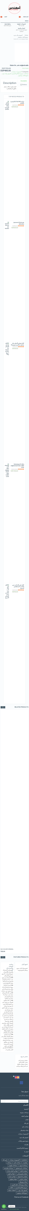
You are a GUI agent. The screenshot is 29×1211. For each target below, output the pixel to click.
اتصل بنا (26, 1152)
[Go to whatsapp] (4, 1206)
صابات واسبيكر (24, 1130)
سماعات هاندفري (8, 1168)
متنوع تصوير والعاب (23, 1141)
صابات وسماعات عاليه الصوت (19, 1185)
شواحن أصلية (24, 1116)
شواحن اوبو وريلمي (22, 1174)
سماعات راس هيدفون (21, 1168)
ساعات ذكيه (25, 1127)
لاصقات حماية (12, 1190)
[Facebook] (21, 1082)
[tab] (23, 81)
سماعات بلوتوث (13, 1165)
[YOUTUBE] (14, 1082)
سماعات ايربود (23, 1165)
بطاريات (26, 1144)
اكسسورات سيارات (17, 72)
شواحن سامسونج (22, 1176)
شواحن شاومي (23, 1179)
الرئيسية (26, 1109)
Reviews (24, 84)
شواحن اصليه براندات (12, 1171)
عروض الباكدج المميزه (17, 73)
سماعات (26, 73)
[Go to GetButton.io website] (3, 1209)
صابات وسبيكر (23, 1182)
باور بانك (26, 1123)
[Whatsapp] (7, 1082)
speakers (24, 1160)
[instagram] (18, 1082)
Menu (26, 21)
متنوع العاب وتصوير (23, 75)
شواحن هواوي (13, 1179)
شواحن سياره (12, 1176)
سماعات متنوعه (24, 1112)
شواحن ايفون (11, 1174)
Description (24, 81)
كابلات (26, 1120)
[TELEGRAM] (11, 1082)
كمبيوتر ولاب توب (6, 73)
